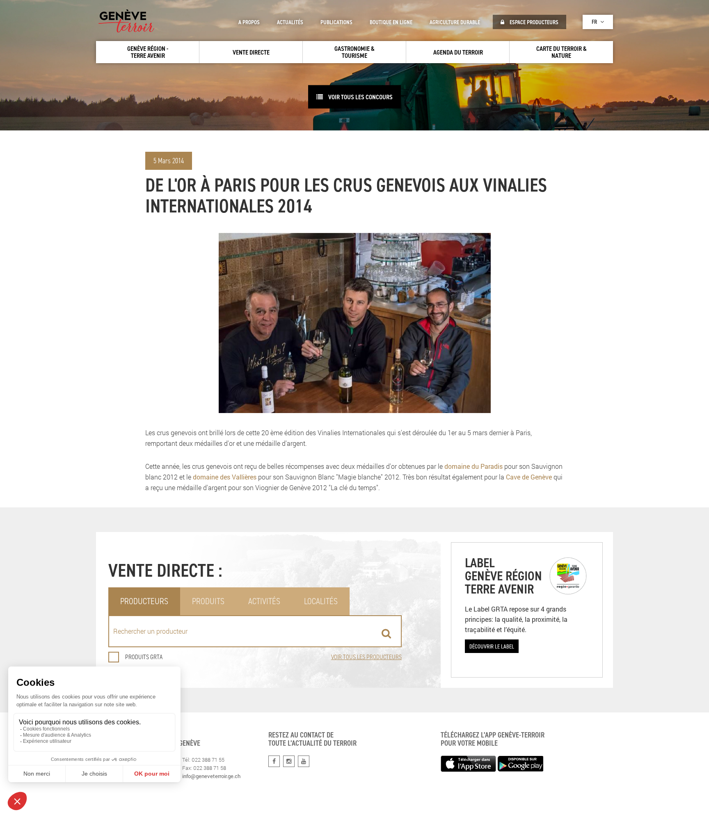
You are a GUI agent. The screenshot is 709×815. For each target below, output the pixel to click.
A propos (249, 22)
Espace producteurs (533, 22)
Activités (264, 601)
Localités (321, 601)
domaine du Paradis (473, 466)
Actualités (290, 22)
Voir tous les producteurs (366, 657)
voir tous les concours (360, 97)
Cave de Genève (529, 477)
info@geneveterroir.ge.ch (211, 776)
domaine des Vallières (224, 477)
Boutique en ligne (391, 22)
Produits (208, 601)
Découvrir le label (491, 646)
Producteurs (144, 601)
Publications (336, 22)
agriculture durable (455, 22)
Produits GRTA (143, 657)
